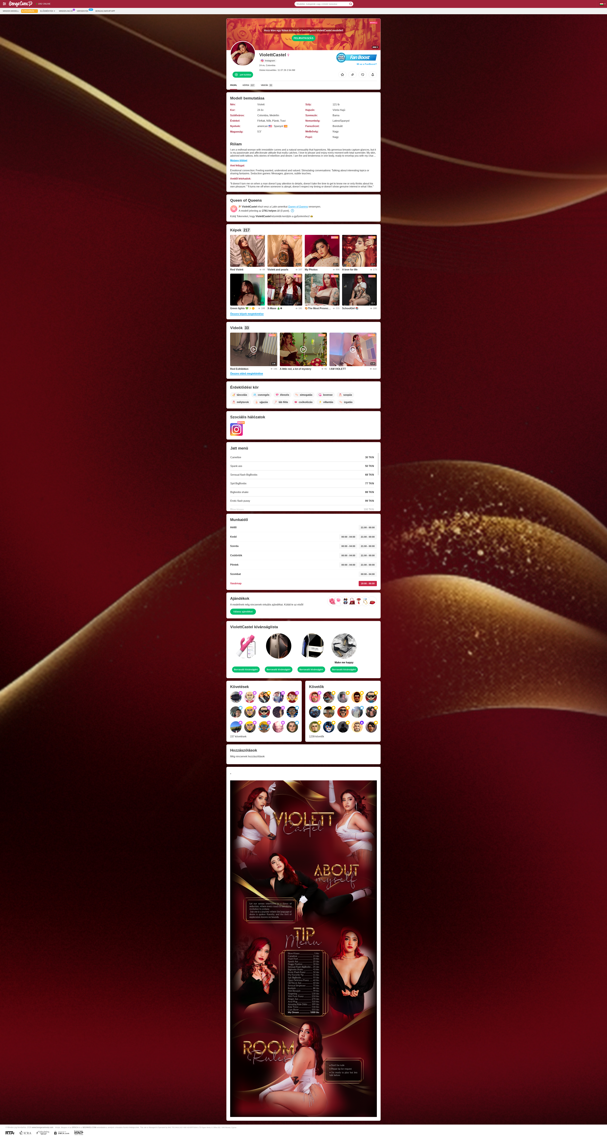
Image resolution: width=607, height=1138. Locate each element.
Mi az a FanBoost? (367, 64)
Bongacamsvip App (105, 11)
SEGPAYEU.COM (89, 1127)
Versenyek (82, 11)
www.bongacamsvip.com (42, 1127)
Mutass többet (238, 160)
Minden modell (11, 11)
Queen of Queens (298, 206)
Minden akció (66, 11)
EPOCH (75, 1127)
